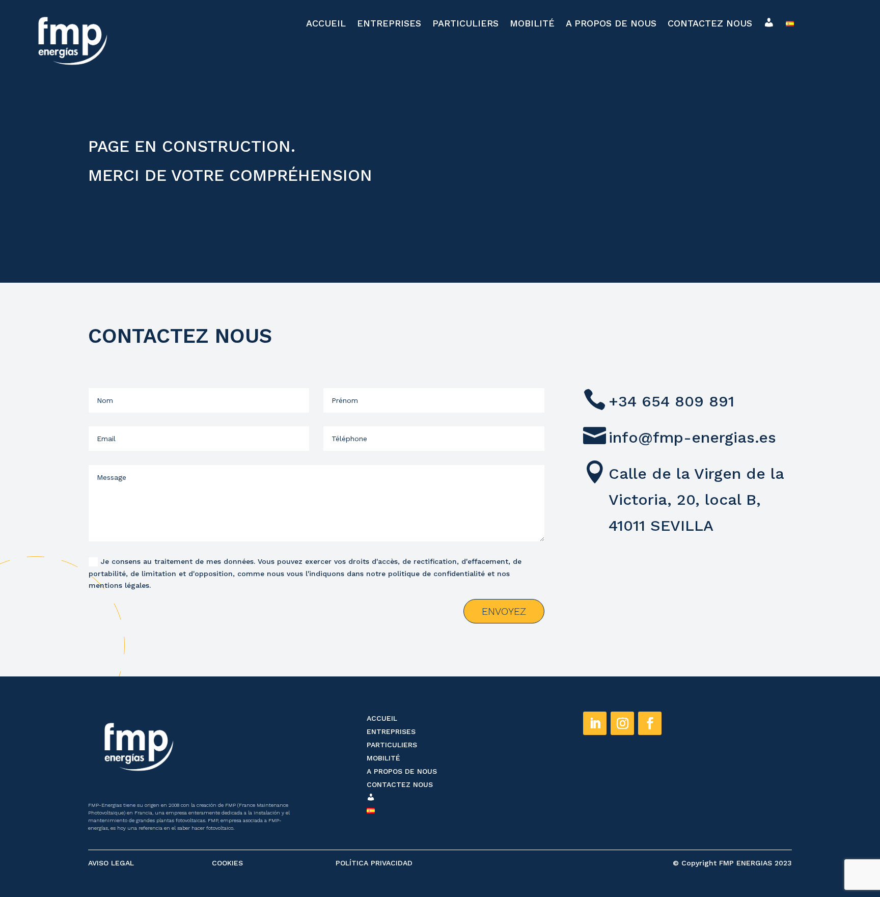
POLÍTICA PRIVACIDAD (374, 863)
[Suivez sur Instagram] (622, 723)
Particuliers (465, 24)
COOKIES (227, 863)
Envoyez (504, 611)
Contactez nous (710, 24)
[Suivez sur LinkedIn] (595, 723)
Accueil (326, 24)
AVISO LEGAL (111, 863)
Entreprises (389, 24)
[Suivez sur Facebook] (650, 723)
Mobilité (532, 24)
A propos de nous (611, 24)
